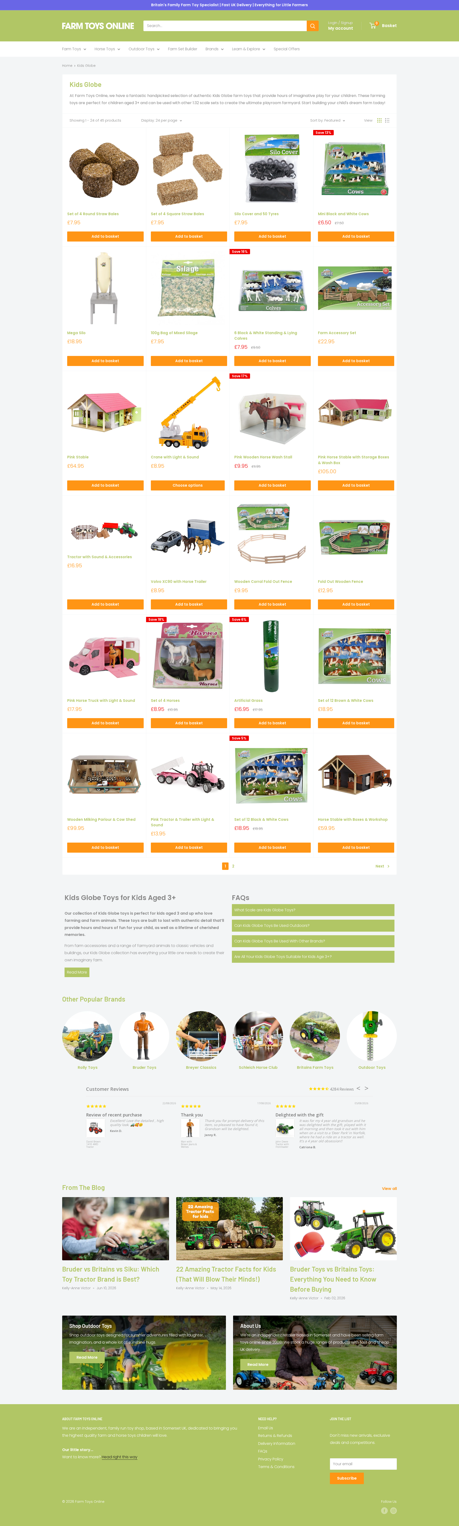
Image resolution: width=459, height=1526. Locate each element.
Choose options (188, 485)
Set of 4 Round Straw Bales (93, 213)
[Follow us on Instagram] (393, 1510)
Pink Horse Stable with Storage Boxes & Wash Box (353, 460)
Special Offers (287, 49)
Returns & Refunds (275, 1435)
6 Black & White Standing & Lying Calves (265, 335)
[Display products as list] (387, 120)
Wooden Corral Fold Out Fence (263, 581)
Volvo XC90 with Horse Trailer (179, 581)
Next (380, 866)
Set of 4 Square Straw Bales (177, 213)
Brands (212, 49)
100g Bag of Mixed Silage (174, 332)
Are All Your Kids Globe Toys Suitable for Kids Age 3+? (283, 956)
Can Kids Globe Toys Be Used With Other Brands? (279, 941)
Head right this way (119, 1457)
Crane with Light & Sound (175, 457)
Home (67, 65)
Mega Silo (76, 332)
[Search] (313, 26)
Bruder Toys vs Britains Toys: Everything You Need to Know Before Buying (333, 1279)
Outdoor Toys (141, 49)
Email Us (265, 1428)
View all (390, 1188)
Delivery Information (276, 1443)
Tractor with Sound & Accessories (99, 556)
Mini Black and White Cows (343, 213)
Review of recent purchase (114, 1115)
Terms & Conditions (276, 1467)
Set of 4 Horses (165, 700)
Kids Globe (86, 65)
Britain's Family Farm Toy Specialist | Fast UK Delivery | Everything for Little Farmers (229, 4)
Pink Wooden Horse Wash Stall (263, 457)
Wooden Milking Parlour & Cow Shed (101, 819)
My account (340, 28)
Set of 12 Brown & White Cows (345, 700)
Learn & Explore (246, 49)
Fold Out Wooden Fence (340, 581)
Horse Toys (105, 49)
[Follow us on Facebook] (384, 1510)
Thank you (192, 1115)
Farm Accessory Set (337, 332)
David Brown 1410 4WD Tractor (93, 1144)
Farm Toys (71, 49)
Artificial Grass (248, 700)
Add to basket (105, 236)
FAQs (262, 1451)
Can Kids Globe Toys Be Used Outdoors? (272, 925)
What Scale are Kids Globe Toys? (264, 910)
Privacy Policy (270, 1459)
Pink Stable (78, 457)
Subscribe (347, 1478)
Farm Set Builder (182, 49)
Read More (77, 972)
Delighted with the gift (299, 1115)
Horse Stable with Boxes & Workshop (353, 819)
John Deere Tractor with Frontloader (282, 1144)
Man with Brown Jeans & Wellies (189, 1144)
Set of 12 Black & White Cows (261, 819)
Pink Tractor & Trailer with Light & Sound (182, 822)
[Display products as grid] (379, 120)
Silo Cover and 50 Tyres (256, 213)
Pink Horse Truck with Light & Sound (101, 700)
